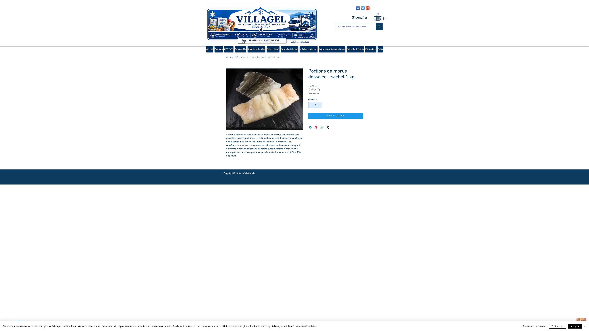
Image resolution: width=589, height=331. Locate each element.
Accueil (230, 57)
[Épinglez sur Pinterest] (316, 127)
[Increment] (320, 105)
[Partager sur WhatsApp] (322, 127)
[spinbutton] (315, 105)
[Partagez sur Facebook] (310, 127)
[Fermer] (585, 326)
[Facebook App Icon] (358, 8)
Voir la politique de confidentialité (300, 326)
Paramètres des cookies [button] (535, 326)
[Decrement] (310, 105)
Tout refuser (557, 326)
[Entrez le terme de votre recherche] (379, 26)
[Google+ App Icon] (368, 8)
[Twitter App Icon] (363, 8)
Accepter (574, 326)
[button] (382, 17)
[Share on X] (328, 127)
